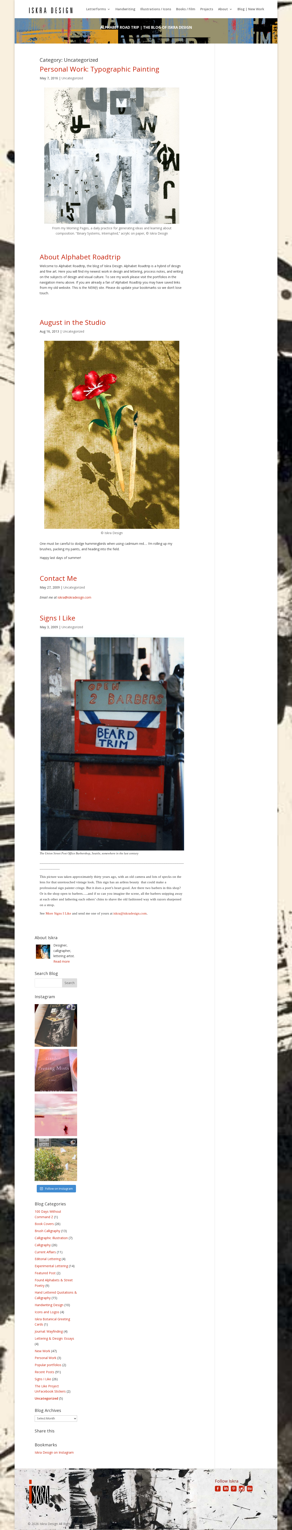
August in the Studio (73, 322)
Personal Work (45, 1358)
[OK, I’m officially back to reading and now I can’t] (56, 1025)
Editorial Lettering (48, 1259)
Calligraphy (43, 1245)
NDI (104, 1524)
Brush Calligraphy (47, 1231)
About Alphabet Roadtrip (80, 256)
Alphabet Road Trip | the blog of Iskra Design (146, 27)
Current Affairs (45, 1252)
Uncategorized (72, 78)
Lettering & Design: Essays (54, 1338)
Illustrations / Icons (155, 9)
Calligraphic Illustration (51, 1238)
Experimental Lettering (51, 1266)
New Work (42, 1351)
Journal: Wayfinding (49, 1331)
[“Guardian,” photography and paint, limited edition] (56, 1115)
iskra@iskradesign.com (74, 597)
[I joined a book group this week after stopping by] (56, 1070)
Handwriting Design (49, 1305)
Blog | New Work (250, 9)
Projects (206, 9)
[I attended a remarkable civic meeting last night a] (56, 1159)
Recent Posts (44, 1372)
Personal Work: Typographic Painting (99, 69)
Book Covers (44, 1224)
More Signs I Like (58, 913)
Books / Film (185, 9)
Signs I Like (57, 618)
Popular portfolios (48, 1365)
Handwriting (125, 9)
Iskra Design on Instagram (54, 1452)
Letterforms (96, 9)
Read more (61, 961)
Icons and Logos (47, 1312)
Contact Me (58, 578)
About (223, 9)
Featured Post (45, 1273)
